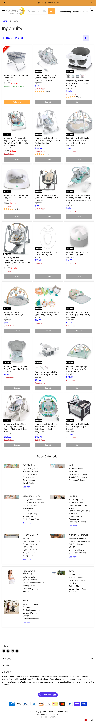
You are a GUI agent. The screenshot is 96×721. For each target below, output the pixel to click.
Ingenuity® (7, 80)
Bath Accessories (76, 468)
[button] (90, 720)
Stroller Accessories (31, 619)
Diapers (26, 511)
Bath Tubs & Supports (78, 474)
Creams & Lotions (30, 580)
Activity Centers (29, 477)
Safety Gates (28, 555)
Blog (37, 712)
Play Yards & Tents (30, 471)
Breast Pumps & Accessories (75, 517)
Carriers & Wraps (30, 613)
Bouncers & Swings (30, 474)
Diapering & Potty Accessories (30, 515)
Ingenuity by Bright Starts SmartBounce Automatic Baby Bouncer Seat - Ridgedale (46, 428)
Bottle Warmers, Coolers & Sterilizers (79, 512)
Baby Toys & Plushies (77, 580)
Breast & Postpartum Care (33, 583)
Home (4, 21)
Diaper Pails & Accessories (33, 502)
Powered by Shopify (48, 717)
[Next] (91, 3)
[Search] (51, 11)
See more (27, 487)
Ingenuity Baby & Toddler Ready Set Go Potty (77, 253)
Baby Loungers (29, 480)
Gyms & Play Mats (30, 468)
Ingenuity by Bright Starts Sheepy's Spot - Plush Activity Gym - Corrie (77, 140)
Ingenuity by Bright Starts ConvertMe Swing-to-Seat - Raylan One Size (47, 140)
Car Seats (27, 607)
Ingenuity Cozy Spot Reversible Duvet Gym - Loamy (14, 314)
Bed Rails (26, 538)
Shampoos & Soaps (77, 480)
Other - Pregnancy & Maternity (31, 589)
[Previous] (5, 3)
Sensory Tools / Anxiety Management (78, 590)
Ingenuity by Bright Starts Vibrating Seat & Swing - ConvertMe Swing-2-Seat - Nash (16, 428)
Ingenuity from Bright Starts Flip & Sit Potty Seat (47, 253)
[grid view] (86, 38)
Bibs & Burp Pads (76, 499)
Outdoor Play (74, 586)
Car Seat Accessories (31, 610)
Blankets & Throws (76, 550)
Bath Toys (73, 471)
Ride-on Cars (74, 574)
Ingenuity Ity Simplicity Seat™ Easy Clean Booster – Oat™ (17, 196)
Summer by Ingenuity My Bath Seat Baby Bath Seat (46, 373)
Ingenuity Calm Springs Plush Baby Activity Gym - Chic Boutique (77, 369)
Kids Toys (73, 583)
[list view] (91, 38)
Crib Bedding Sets (76, 544)
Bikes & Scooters (76, 577)
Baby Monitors (29, 552)
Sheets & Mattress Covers (79, 541)
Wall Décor (73, 547)
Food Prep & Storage (77, 522)
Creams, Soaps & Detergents (30, 545)
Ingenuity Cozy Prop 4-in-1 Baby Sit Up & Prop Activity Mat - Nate (78, 314)
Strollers (26, 616)
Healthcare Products (31, 541)
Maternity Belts (29, 577)
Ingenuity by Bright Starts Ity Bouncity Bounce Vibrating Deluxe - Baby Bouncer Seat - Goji (79, 199)
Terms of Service (48, 712)
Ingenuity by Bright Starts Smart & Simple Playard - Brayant (77, 426)
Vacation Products (30, 604)
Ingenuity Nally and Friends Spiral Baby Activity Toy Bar (47, 313)
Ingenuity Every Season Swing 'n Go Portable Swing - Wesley (47, 197)
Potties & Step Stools (31, 519)
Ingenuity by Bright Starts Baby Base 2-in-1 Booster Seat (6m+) (77, 83)
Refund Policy (63, 712)
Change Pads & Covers (32, 499)
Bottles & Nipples (76, 502)
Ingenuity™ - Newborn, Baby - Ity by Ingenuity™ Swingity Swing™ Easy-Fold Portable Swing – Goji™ (16, 142)
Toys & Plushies (29, 483)
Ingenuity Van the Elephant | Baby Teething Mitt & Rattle (16, 367)
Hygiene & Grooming (31, 550)
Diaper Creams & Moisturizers (30, 506)
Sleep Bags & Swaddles (78, 553)
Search (30, 712)
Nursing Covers (29, 586)
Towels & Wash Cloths (78, 477)
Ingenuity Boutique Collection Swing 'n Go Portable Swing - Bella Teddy (17, 260)
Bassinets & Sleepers (77, 538)
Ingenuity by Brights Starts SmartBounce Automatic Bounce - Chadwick (47, 77)
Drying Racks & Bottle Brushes (78, 506)
